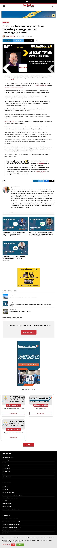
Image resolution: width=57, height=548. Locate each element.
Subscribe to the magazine (9, 492)
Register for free (40, 172)
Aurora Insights (6, 468)
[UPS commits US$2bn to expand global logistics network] (5, 296)
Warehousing (6, 460)
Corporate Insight (7, 471)
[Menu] (4, 6)
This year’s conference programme (13, 127)
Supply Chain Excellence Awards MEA (11, 524)
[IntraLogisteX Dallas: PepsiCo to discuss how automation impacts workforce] (15, 248)
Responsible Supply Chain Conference (11, 530)
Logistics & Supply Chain (8, 457)
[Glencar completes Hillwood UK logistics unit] (5, 311)
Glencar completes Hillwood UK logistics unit (20, 311)
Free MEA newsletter (7, 503)
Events (4, 474)
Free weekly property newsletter (10, 497)
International (6, 465)
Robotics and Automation (41, 85)
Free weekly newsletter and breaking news (12, 495)
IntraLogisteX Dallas (41, 408)
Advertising (5, 486)
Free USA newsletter (7, 500)
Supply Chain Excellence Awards (10, 518)
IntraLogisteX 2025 (9, 79)
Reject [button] (13, 544)
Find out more (13, 413)
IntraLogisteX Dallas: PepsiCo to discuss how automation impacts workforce (14, 257)
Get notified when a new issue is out (11, 509)
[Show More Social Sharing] (36, 40)
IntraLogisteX (40, 163)
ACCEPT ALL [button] (20, 544)
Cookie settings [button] (6, 544)
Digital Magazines (7, 476)
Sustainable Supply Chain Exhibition (14, 87)
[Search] (52, 6)
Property (5, 462)
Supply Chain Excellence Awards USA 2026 (13, 408)
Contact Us (5, 489)
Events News (6, 22)
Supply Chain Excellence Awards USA (11, 521)
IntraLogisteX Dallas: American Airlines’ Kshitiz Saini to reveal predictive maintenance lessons (14, 234)
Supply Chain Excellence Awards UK (13, 432)
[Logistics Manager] (28, 6)
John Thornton (11, 36)
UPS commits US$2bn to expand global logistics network (23, 297)
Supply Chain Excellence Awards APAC (12, 527)
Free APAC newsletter (8, 506)
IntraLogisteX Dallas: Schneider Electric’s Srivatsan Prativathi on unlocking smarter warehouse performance (41, 234)
